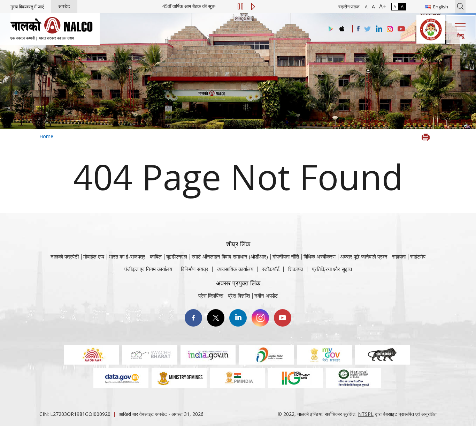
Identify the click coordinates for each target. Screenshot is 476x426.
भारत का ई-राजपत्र (127, 256)
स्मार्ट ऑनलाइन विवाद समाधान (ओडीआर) (230, 256)
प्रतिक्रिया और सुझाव (332, 269)
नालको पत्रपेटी (65, 256)
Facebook (193, 318)
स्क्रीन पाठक (349, 6)
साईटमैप (417, 256)
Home (46, 136)
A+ (381, 6)
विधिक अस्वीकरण (320, 256)
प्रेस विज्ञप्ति (239, 295)
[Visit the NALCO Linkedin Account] (379, 29)
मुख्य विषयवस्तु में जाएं (27, 6)
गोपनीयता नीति (285, 256)
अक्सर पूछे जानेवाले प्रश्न (363, 256)
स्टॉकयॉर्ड (270, 269)
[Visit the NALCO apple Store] (341, 27)
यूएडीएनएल (176, 256)
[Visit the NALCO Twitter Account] (367, 29)
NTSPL (366, 414)
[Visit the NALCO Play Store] (329, 29)
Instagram (260, 318)
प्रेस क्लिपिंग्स (210, 295)
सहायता (399, 256)
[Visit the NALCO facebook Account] (358, 28)
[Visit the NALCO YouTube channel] (401, 29)
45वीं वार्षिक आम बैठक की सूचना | (206, 6)
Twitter (215, 318)
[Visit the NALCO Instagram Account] (390, 29)
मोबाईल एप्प (93, 256)
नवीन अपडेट (266, 295)
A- (367, 7)
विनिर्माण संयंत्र (194, 269)
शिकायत (295, 269)
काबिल (156, 256)
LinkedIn (238, 318)
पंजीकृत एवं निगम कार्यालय (148, 269)
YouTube (282, 318)
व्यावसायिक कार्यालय (235, 269)
